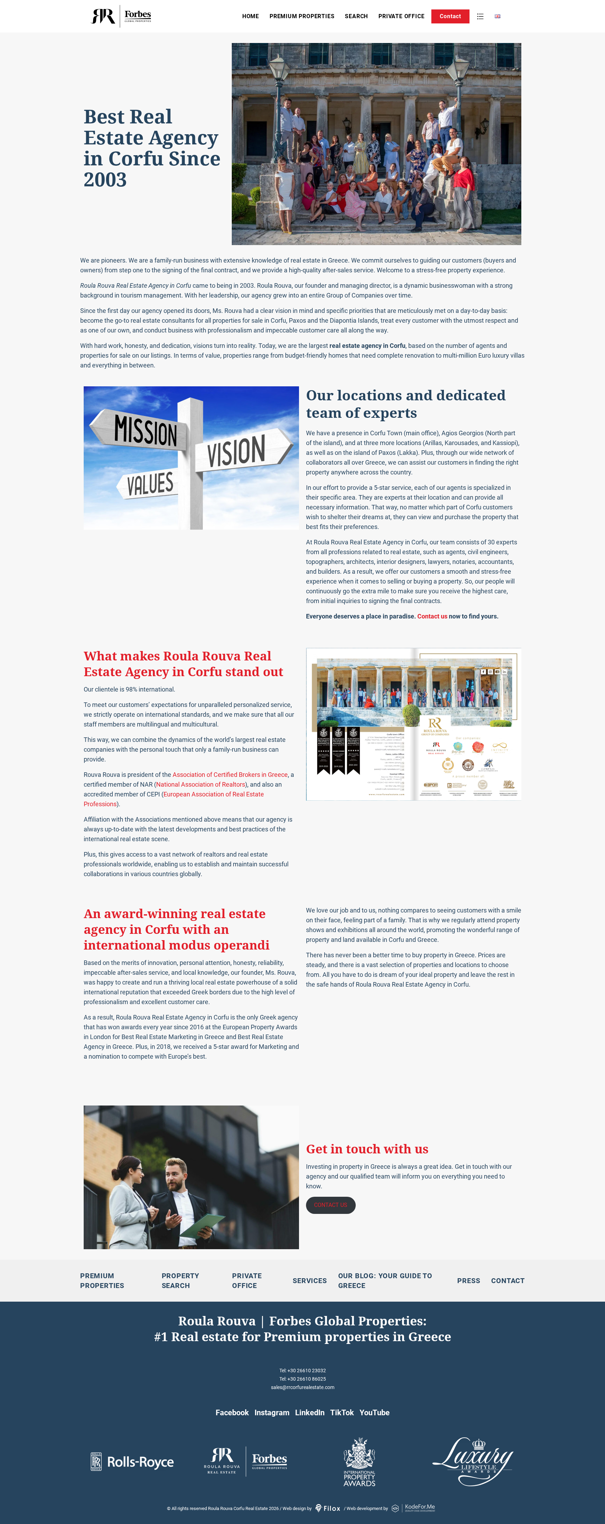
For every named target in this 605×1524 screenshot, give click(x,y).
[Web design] (328, 1508)
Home (250, 16)
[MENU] (480, 16)
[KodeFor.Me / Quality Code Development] (413, 1508)
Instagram (272, 1412)
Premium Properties (302, 16)
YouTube (375, 1412)
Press (468, 1280)
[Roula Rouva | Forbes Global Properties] (143, 16)
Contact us (432, 616)
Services (310, 1280)
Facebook (232, 1412)
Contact (450, 16)
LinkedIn (310, 1412)
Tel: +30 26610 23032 (302, 1370)
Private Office (401, 16)
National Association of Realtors (200, 784)
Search (356, 16)
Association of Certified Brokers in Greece (230, 774)
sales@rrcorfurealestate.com (302, 1387)
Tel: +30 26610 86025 (302, 1379)
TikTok (342, 1412)
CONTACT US (330, 1205)
